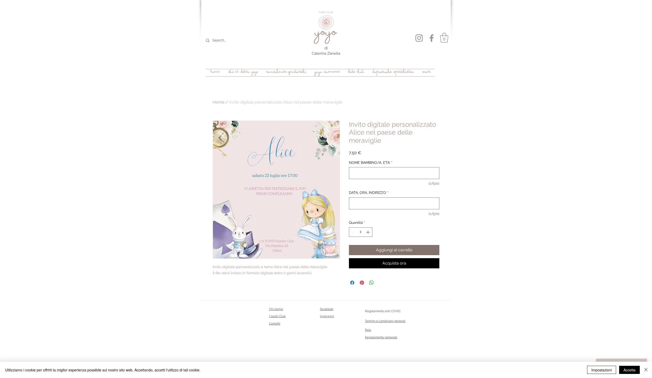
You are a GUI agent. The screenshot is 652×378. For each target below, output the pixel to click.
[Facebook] (432, 38)
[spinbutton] (360, 232)
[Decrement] (353, 232)
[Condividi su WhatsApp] (372, 283)
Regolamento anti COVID (382, 311)
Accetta (629, 369)
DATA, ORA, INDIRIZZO (368, 193)
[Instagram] (419, 38)
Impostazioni (601, 369)
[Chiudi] (646, 370)
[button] (444, 37)
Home (218, 102)
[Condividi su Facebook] (352, 283)
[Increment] (368, 232)
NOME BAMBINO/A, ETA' (370, 163)
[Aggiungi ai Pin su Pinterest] (362, 283)
